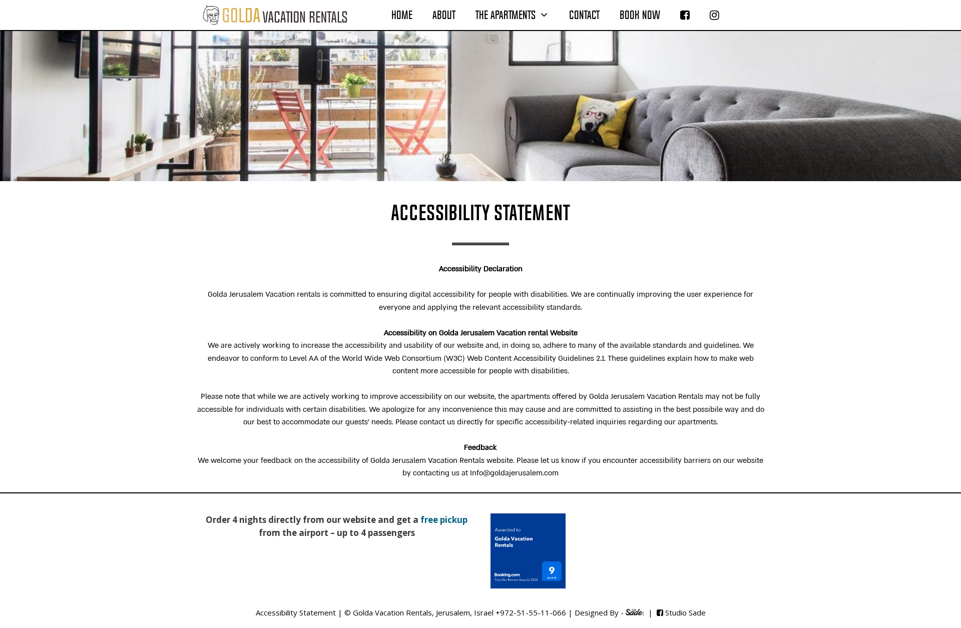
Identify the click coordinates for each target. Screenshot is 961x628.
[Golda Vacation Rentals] (275, 15)
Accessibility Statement (296, 612)
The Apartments (505, 15)
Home (401, 15)
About (443, 15)
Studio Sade (685, 612)
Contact (584, 15)
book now (640, 15)
